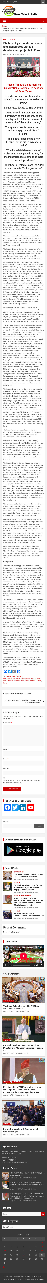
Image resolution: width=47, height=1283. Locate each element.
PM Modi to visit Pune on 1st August (18, 693)
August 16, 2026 (19, 892)
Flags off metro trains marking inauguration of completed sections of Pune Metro (24, 88)
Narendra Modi (19, 681)
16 (42, 1251)
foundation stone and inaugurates (15, 679)
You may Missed (11, 973)
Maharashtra (31, 679)
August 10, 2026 (19, 918)
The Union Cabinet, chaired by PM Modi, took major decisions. (28, 875)
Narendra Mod (8, 681)
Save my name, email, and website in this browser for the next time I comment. (22, 782)
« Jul (3, 1267)
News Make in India (21, 54)
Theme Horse (14, 1279)
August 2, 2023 (8, 54)
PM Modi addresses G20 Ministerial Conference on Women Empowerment (23, 701)
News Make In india (23, 1277)
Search (5, 822)
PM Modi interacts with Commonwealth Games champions (29, 914)
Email (5, 759)
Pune (5, 683)
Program (7, 39)
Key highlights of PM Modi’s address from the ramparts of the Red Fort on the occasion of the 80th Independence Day (28, 901)
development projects (14, 676)
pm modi (28, 681)
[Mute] (37, 965)
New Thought (19, 872)
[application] (23, 956)
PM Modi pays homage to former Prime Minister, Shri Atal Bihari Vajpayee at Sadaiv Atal (28, 887)
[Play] (6, 965)
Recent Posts (11, 868)
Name (6, 749)
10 (5, 1251)
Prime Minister (36, 681)
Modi (38, 679)
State (14, 39)
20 (23, 1255)
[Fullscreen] (41, 965)
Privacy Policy (37, 1277)
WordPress (40, 1279)
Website (6, 769)
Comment (7, 723)
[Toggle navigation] (4, 20)
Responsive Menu (43, 2)
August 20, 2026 (19, 879)
